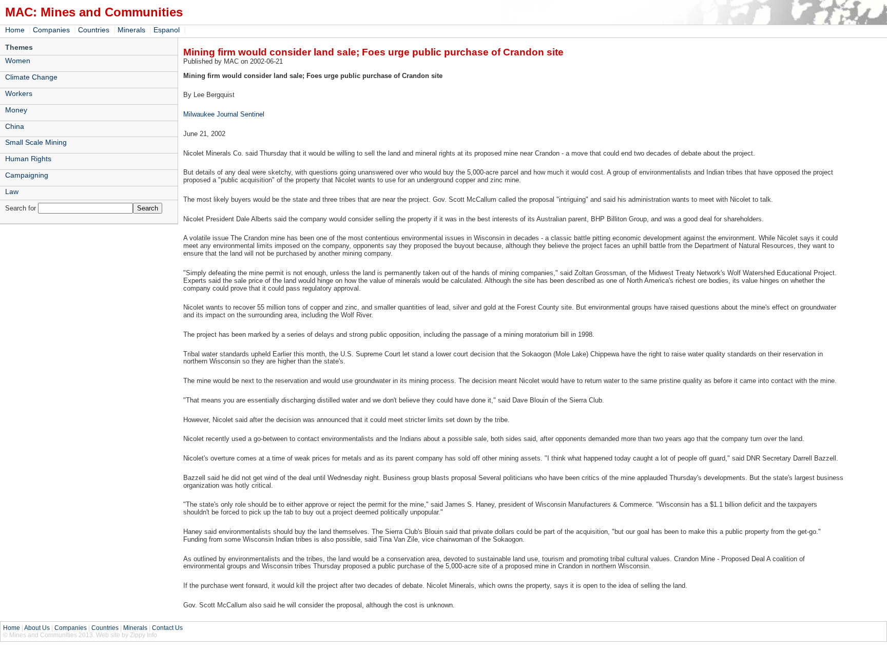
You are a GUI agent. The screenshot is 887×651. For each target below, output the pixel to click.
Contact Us (167, 627)
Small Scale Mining (36, 142)
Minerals (131, 30)
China (14, 126)
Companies (51, 30)
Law (11, 191)
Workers (18, 93)
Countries (93, 30)
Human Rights (28, 159)
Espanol (166, 30)
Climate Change (31, 77)
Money (16, 110)
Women (17, 60)
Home (15, 30)
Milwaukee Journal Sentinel (223, 114)
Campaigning (26, 175)
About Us (37, 627)
